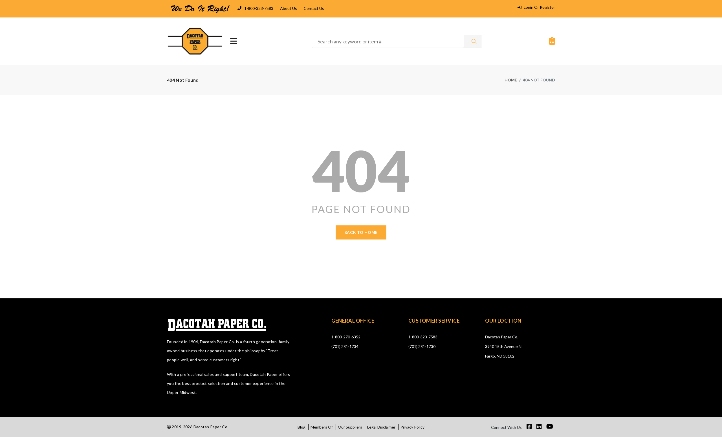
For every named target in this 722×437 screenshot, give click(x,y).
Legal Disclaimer (381, 427)
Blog (301, 427)
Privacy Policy (412, 427)
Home (511, 79)
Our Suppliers (350, 427)
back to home (361, 232)
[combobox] (388, 41)
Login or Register (539, 7)
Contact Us (314, 8)
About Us (288, 8)
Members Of (322, 427)
